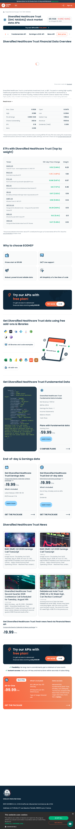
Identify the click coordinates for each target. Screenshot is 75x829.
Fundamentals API (19, 34)
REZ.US (9, 186)
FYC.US (9, 179)
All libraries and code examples (20, 344)
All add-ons (13, 367)
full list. (59, 697)
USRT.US (9, 199)
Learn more (54, 1)
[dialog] (37, 820)
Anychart (69, 84)
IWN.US (9, 214)
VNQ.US (9, 221)
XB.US (8, 192)
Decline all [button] (58, 823)
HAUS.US (9, 166)
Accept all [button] (58, 818)
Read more (8, 821)
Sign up (69, 5)
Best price (62, 34)
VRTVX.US (10, 205)
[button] (26, 824)
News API (51, 34)
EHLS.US (9, 173)
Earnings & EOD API (36, 34)
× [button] (73, 814)
